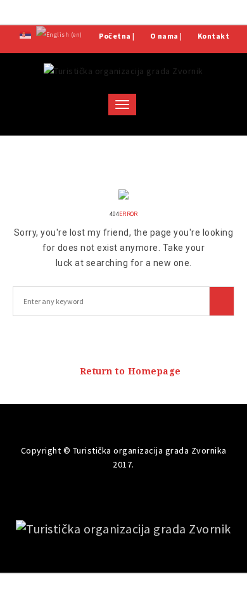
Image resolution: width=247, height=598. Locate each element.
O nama (164, 36)
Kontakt (214, 36)
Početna (115, 36)
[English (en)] (59, 34)
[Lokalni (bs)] (25, 34)
